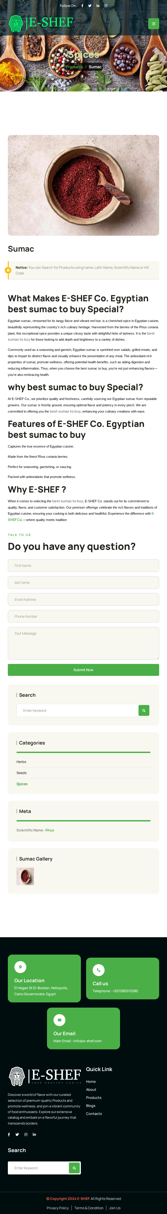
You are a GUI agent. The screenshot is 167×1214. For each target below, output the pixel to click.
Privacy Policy (58, 1208)
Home (91, 1081)
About (91, 1089)
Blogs (90, 1105)
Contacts (94, 1113)
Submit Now (83, 669)
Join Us (114, 1208)
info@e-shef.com (87, 1040)
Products (74, 66)
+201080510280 (125, 990)
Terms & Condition (89, 1208)
